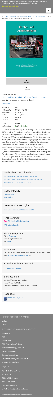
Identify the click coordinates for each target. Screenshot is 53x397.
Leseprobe (6, 103)
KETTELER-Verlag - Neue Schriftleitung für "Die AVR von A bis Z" (24, 179)
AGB (4, 337)
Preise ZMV (6, 341)
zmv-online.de (9, 194)
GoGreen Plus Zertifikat (12, 268)
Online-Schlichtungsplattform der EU (15, 359)
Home (6, 16)
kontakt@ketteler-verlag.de (18, 255)
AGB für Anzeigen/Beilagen (12, 344)
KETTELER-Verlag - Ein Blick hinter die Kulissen (19, 183)
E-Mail (9, 241)
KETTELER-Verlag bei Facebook (17, 298)
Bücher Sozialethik (39, 16)
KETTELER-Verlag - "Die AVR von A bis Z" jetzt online (20, 176)
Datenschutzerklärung (10, 355)
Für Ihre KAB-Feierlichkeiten (18, 221)
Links (4, 325)
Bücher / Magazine (25, 16)
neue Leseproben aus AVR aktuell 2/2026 (19, 210)
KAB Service (14, 16)
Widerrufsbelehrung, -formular (13, 348)
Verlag (4, 321)
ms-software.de (27, 394)
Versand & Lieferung (9, 351)
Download (12, 236)
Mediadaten (8, 197)
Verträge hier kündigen (10, 362)
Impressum (6, 333)
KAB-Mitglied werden (11, 225)
